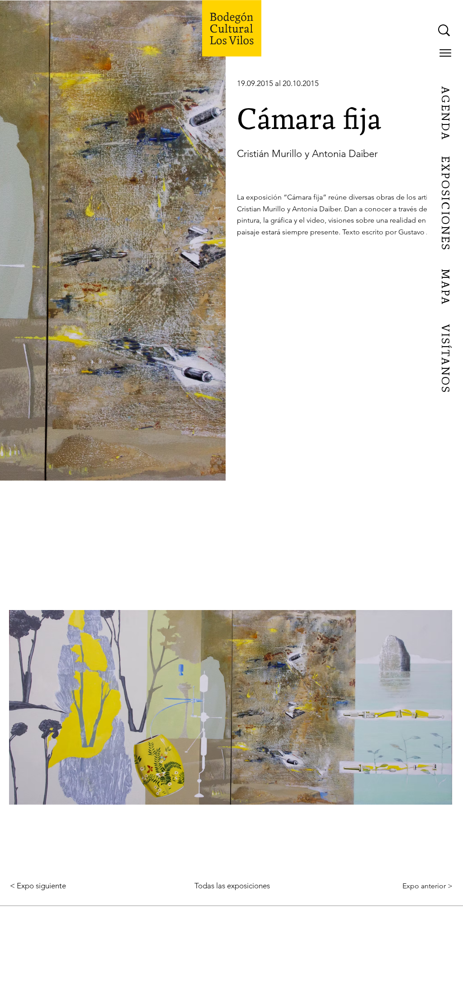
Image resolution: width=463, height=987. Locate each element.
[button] (445, 53)
